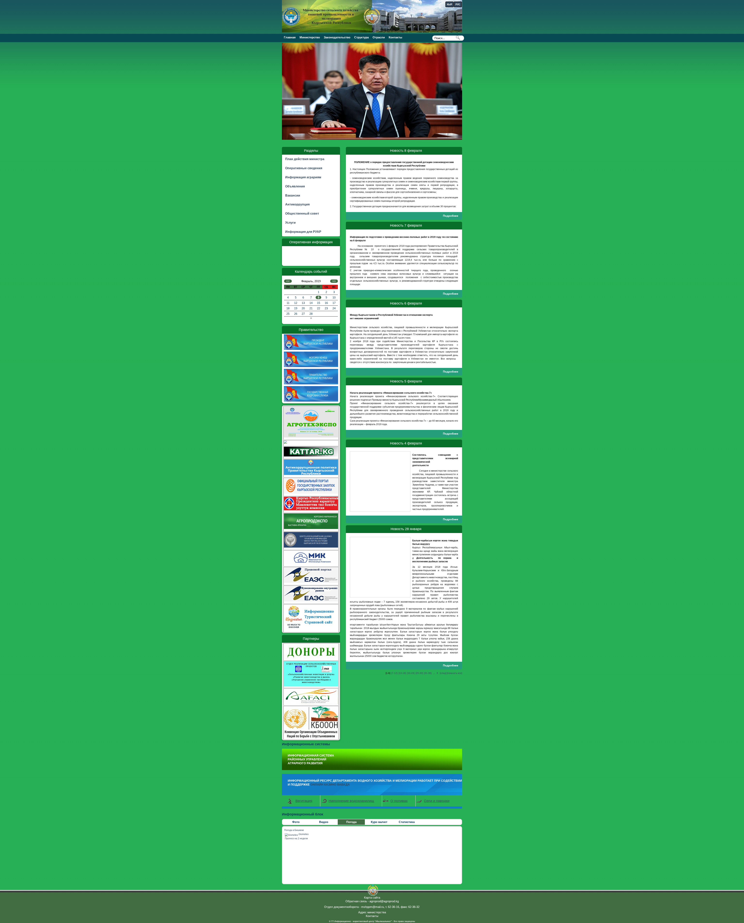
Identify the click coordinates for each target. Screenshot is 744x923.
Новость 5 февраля (406, 381)
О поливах (399, 801)
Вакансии (292, 195)
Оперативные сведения (303, 168)
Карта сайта (372, 897)
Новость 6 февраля (406, 303)
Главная (290, 37)
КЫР (449, 4)
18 (287, 308)
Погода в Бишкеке (294, 830)
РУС (458, 4)
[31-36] (427, 673)
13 (303, 303)
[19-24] (410, 673)
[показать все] (454, 673)
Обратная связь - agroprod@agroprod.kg (372, 901)
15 (318, 303)
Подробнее (450, 215)
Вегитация (303, 801)
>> (334, 281)
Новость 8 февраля (406, 151)
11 (288, 303)
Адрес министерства (372, 912)
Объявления (295, 186)
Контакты (395, 37)
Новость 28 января (406, 529)
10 (334, 297)
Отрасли (379, 37)
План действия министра (304, 159)
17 (334, 303)
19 (295, 308)
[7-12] (394, 673)
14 (311, 303)
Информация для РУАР (303, 231)
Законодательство (337, 37)
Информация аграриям (303, 177)
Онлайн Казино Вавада (330, 784)
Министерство (310, 37)
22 (318, 308)
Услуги (290, 222)
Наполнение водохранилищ (351, 801)
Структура (361, 37)
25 (287, 313)
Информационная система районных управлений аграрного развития (311, 759)
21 (311, 308)
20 (303, 308)
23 (326, 308)
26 (295, 313)
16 (326, 303)
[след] (443, 673)
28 (311, 313)
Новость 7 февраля (406, 225)
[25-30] (419, 673)
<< (288, 281)
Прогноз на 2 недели (296, 838)
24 (334, 308)
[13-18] (402, 673)
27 (303, 313)
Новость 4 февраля (406, 443)
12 (295, 303)
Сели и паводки (437, 801)
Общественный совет (302, 213)
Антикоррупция (297, 204)
